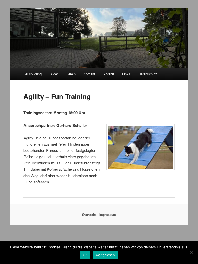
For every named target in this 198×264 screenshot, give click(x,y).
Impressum (107, 214)
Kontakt (89, 73)
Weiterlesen (105, 255)
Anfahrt (108, 73)
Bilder (54, 73)
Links (126, 73)
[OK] (191, 252)
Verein (71, 73)
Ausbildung (33, 73)
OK (85, 255)
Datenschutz (147, 73)
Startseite (89, 214)
